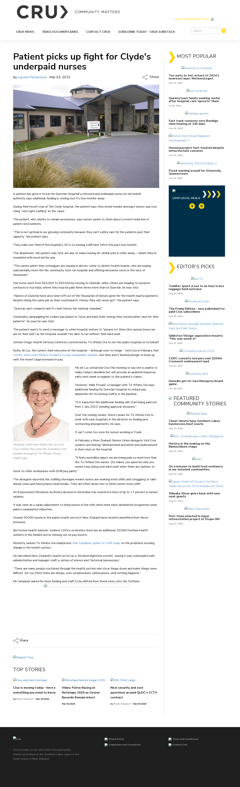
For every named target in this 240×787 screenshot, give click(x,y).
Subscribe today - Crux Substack (146, 32)
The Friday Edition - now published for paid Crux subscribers (197, 310)
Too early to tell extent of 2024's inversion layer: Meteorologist (194, 77)
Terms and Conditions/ (185, 739)
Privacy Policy (116, 739)
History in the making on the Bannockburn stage (189, 445)
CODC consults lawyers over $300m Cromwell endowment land (195, 360)
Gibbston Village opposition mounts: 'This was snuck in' (196, 337)
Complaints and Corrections (125, 744)
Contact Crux (98, 32)
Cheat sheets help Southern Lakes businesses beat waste (194, 422)
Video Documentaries (60, 32)
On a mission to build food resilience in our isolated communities (196, 468)
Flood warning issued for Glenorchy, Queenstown (195, 172)
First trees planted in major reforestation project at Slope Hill (194, 518)
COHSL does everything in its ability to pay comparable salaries (55, 355)
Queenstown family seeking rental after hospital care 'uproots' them (194, 100)
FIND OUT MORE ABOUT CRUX (192, 19)
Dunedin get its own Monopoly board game (196, 383)
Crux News (25, 32)
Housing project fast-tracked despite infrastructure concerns (196, 149)
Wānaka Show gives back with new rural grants (194, 495)
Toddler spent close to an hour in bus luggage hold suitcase (196, 288)
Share (154, 77)
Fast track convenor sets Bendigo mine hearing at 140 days (193, 122)
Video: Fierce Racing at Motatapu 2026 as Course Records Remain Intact (81, 693)
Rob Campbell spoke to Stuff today (96, 543)
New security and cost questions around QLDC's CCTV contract (133, 693)
